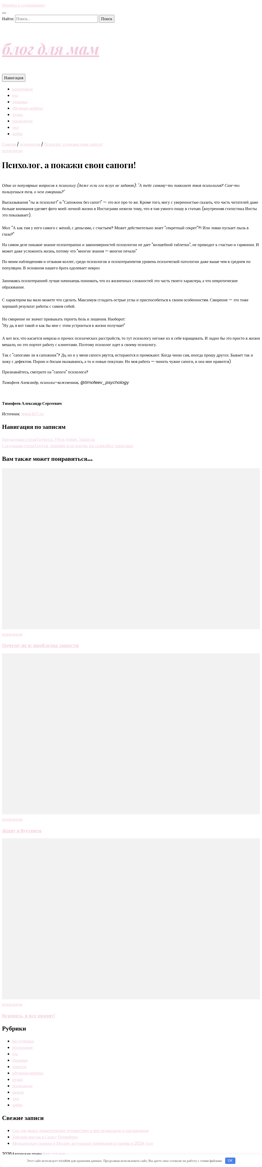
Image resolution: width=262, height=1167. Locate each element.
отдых (17, 115)
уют (15, 127)
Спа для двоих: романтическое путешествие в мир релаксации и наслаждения (80, 1131)
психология (22, 121)
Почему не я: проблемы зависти (40, 645)
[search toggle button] (4, 13)
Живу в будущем (21, 830)
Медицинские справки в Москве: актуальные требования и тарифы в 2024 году (82, 1143)
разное (18, 1092)
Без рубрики (23, 1041)
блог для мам (50, 48)
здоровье (20, 102)
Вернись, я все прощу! (28, 1015)
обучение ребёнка (27, 108)
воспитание (22, 89)
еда (15, 95)
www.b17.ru (32, 414)
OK (230, 1160)
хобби (17, 134)
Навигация (13, 78)
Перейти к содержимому (23, 5)
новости (19, 1067)
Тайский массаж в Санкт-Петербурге (45, 1137)
